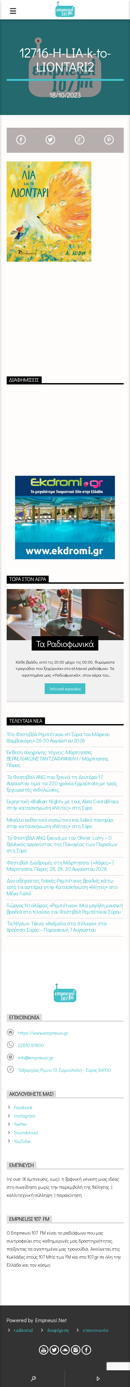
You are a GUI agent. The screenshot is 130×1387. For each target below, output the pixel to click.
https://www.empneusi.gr (43, 1033)
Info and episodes (65, 688)
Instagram (24, 1116)
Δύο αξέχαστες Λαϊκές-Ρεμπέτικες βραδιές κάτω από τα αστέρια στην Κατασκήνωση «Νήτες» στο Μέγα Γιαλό (62, 887)
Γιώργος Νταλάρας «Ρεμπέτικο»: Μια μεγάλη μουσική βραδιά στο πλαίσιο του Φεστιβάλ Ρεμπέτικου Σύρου (65, 908)
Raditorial (23, 1330)
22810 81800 (31, 1045)
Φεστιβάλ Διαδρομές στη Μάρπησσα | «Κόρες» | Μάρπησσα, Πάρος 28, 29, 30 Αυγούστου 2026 (60, 865)
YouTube (22, 1141)
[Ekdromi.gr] (65, 517)
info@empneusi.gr (36, 1057)
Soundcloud (26, 1132)
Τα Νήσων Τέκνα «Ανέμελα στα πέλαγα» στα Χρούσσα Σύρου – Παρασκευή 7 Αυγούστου (57, 926)
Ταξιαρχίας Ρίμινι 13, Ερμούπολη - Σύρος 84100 (64, 1070)
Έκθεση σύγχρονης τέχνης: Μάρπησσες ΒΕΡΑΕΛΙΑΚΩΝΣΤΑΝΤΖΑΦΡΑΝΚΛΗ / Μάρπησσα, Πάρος (58, 758)
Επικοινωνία (95, 1330)
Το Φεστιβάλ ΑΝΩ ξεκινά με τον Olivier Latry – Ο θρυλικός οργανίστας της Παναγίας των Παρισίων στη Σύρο (62, 844)
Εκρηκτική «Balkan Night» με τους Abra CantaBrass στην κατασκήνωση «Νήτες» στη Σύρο (63, 804)
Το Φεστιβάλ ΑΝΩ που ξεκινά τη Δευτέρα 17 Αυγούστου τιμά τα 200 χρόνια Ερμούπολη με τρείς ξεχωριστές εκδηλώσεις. (62, 783)
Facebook (23, 1107)
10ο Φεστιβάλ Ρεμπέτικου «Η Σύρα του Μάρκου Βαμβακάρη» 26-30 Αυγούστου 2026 (58, 737)
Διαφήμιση (58, 1330)
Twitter (20, 1124)
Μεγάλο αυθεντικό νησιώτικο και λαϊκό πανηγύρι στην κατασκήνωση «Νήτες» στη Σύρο (60, 822)
